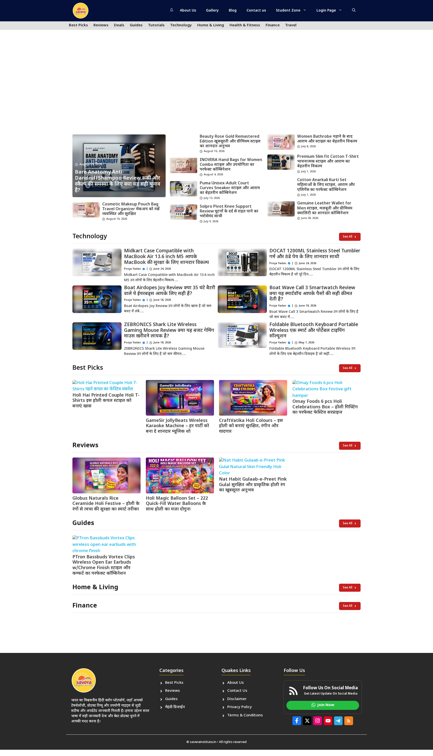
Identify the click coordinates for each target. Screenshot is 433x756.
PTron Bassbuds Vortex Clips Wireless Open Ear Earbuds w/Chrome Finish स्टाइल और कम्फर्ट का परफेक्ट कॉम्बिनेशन (103, 565)
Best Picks (78, 25)
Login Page (326, 10)
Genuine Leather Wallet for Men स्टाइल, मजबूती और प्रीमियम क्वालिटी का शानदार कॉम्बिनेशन (324, 208)
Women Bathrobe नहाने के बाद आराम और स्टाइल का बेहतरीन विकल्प (327, 139)
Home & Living (210, 25)
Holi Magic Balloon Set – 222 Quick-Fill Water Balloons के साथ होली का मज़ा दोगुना (177, 504)
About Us (188, 10)
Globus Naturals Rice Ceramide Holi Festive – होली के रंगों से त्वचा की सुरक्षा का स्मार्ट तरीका (106, 504)
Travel (290, 25)
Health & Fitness (245, 25)
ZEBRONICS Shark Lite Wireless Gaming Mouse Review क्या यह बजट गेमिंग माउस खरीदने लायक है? (169, 331)
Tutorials (156, 25)
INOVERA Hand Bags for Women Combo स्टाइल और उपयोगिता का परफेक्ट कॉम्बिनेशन (231, 165)
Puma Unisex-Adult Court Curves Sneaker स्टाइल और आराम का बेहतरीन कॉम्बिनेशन (230, 188)
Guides (136, 25)
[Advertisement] (216, 92)
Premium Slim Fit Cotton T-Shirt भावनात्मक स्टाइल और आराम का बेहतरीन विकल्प (328, 161)
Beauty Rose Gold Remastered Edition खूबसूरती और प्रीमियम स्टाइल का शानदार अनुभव (230, 141)
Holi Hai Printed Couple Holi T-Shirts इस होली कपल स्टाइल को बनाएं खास (106, 401)
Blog (233, 10)
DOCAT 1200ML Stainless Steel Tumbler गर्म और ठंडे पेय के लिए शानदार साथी (314, 254)
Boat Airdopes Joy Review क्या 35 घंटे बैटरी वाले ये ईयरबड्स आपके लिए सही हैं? (169, 291)
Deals (119, 25)
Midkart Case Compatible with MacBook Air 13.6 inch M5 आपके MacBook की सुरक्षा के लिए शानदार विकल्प (166, 257)
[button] (354, 11)
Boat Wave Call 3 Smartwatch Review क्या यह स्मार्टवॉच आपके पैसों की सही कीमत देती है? (312, 294)
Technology (181, 25)
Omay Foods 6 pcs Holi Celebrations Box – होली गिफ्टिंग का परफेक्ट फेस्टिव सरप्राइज (325, 407)
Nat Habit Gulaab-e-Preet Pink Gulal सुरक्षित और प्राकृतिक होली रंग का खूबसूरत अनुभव (253, 485)
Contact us (256, 10)
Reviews (101, 25)
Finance (273, 25)
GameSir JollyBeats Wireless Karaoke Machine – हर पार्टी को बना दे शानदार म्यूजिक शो (177, 426)
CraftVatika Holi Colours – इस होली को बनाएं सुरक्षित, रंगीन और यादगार (251, 426)
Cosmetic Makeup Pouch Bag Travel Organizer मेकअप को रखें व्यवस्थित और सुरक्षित (131, 209)
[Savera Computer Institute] (80, 10)
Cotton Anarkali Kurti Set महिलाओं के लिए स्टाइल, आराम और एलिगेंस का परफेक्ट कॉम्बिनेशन (326, 185)
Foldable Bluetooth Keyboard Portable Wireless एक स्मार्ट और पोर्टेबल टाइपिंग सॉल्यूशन (313, 331)
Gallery (212, 10)
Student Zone (288, 10)
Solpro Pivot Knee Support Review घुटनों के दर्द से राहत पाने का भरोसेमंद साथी (229, 211)
